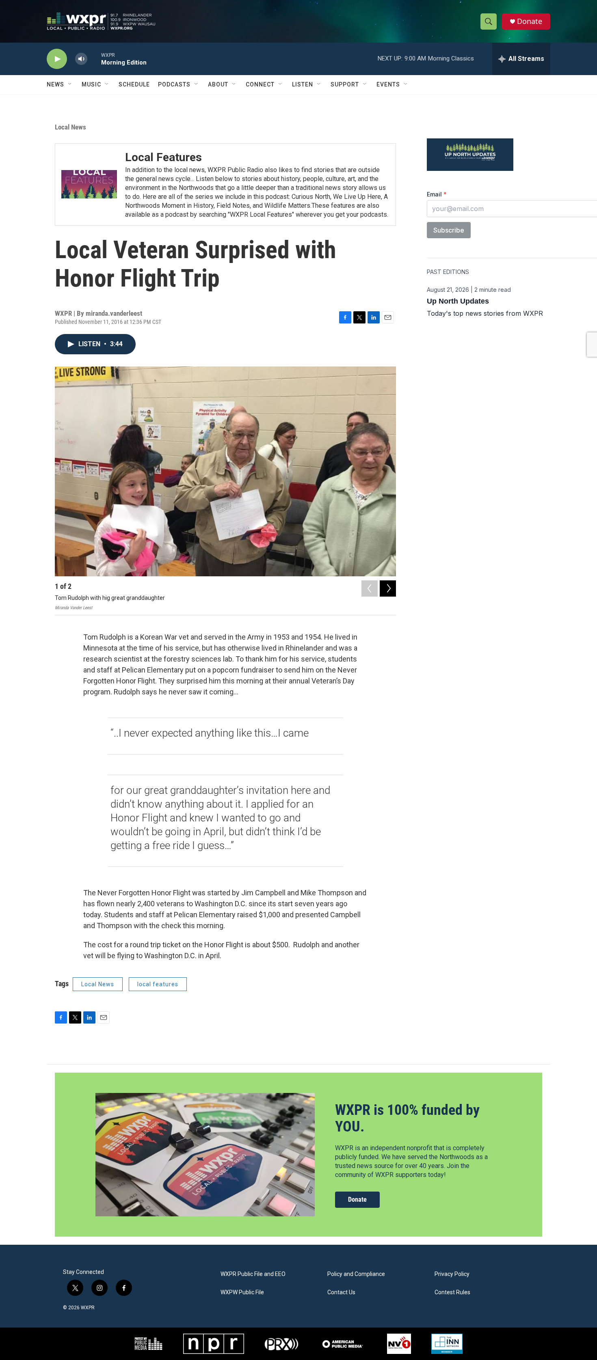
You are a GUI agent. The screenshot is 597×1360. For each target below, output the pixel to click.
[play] (56, 59)
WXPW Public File (242, 1292)
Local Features (163, 157)
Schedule (134, 84)
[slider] (94, 58)
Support (345, 84)
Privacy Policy (452, 1274)
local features (157, 984)
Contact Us (341, 1292)
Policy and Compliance (356, 1274)
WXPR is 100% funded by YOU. (407, 1118)
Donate (529, 21)
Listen (302, 84)
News (55, 84)
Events (388, 84)
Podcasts (174, 84)
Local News (70, 127)
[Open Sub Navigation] (70, 84)
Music (91, 84)
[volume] (81, 59)
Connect (260, 84)
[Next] (388, 588)
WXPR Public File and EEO (253, 1274)
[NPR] (213, 1344)
